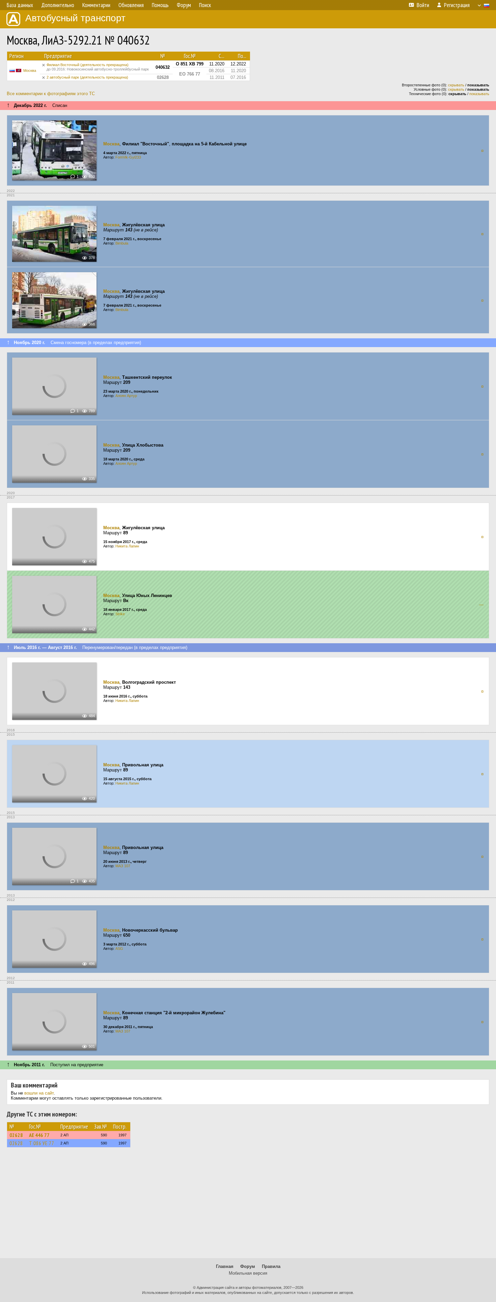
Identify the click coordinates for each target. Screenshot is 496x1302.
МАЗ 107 (122, 866)
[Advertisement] (248, 1206)
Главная (224, 1266)
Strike (120, 614)
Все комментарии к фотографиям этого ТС (51, 93)
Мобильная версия (248, 1273)
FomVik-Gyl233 (128, 157)
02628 (16, 1135)
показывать (479, 94)
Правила (271, 1266)
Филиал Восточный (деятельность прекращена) (98, 67)
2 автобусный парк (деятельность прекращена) (87, 77)
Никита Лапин (127, 546)
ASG (119, 948)
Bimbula (121, 243)
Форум (247, 1266)
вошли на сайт (39, 1093)
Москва (29, 70)
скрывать (456, 85)
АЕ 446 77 (39, 1135)
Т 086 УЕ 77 (41, 1143)
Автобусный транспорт (75, 18)
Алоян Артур (126, 396)
